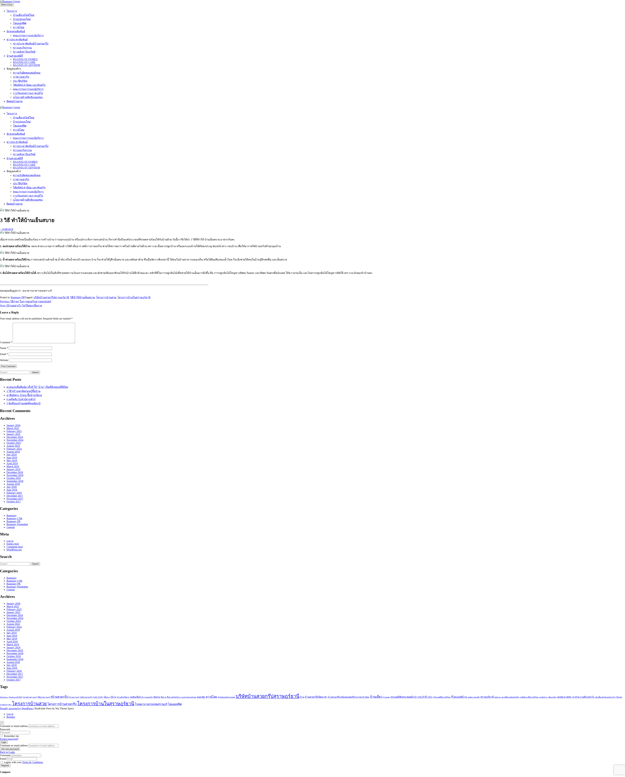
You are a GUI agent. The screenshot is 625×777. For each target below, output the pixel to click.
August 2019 (13, 451)
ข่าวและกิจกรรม (22, 47)
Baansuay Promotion (17, 524)
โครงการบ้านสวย (106, 297)
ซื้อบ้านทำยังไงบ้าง (174, 697)
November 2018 (15, 475)
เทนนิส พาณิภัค (564, 697)
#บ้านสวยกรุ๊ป (59, 696)
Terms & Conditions (32, 762)
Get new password (10, 749)
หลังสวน (497, 697)
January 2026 (13, 425)
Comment (6, 342)
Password (5, 729)
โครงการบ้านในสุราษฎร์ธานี (133, 297)
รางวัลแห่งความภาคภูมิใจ (28, 93)
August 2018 (13, 484)
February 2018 (14, 492)
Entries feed (13, 543)
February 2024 (14, 448)
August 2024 (13, 445)
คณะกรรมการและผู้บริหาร (28, 35)
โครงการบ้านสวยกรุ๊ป (61, 704)
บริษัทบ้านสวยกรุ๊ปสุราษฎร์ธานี (51, 297)
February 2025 (14, 431)
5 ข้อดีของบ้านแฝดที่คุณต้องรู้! (24, 403)
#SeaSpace (4, 697)
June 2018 (12, 489)
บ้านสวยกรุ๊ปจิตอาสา (316, 697)
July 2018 (12, 487)
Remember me (11, 736)
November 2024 (15, 440)
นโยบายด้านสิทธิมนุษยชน (28, 97)
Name (4, 348)
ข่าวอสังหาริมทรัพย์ (24, 51)
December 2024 (15, 437)
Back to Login (7, 752)
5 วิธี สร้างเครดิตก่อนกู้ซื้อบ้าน (23, 391)
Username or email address (14, 726)
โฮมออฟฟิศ (19, 23)
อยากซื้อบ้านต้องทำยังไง (510, 697)
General (11, 527)
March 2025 (13, 428)
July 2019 (12, 454)
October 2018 (14, 478)
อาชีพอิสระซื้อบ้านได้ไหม (529, 697)
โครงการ (12, 11)
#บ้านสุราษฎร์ (74, 697)
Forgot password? (9, 739)
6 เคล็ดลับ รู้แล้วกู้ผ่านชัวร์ (21, 399)
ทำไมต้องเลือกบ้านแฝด (226, 697)
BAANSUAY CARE (24, 62)
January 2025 (13, 434)
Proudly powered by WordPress (16, 708)
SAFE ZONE (98, 697)
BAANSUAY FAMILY (25, 59)
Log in (10, 541)
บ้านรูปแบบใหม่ (22, 19)
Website (4, 360)
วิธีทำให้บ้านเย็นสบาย (82, 297)
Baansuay (12, 515)
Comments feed (15, 546)
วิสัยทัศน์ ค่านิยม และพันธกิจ (29, 85)
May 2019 (12, 460)
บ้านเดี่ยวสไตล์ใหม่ (23, 15)
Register (11, 717)
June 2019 (12, 457)
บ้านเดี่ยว (376, 696)
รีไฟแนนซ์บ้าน (459, 697)
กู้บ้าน (113, 697)
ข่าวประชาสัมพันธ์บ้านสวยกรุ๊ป (30, 43)
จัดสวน (156, 697)
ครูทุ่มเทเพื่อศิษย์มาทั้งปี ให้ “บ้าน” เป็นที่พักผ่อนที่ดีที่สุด (37, 387)
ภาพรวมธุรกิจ (21, 76)
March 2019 (13, 466)
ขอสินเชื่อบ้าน (136, 697)
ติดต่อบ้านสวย (14, 101)
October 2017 (14, 501)
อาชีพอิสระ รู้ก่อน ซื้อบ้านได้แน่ (24, 395)
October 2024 (14, 443)
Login (3, 742)
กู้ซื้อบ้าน (107, 697)
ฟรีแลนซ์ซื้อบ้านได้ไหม (442, 697)
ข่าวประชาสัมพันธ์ (17, 39)
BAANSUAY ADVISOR (26, 65)
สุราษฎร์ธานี (487, 697)
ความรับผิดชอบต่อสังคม (27, 72)
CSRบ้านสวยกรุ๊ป (86, 697)
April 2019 (12, 463)
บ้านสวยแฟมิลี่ (15, 55)
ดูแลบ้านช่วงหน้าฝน (188, 697)
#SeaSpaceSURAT (15, 697)
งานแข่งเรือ (148, 697)
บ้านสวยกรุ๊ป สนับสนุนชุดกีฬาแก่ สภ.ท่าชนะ (348, 697)
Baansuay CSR (14, 518)
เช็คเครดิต (552, 697)
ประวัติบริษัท (20, 81)
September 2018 (15, 481)
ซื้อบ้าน (163, 697)
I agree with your (23, 762)
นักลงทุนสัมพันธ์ (16, 31)
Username (5, 755)
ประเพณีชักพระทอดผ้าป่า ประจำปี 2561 (411, 697)
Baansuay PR (18, 297)
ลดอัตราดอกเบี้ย (473, 697)
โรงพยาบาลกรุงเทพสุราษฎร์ (151, 704)
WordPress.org (14, 549)
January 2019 (13, 469)
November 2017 (15, 498)
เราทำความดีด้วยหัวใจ (583, 697)
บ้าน (302, 697)
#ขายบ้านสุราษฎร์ (30, 697)
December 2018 (15, 472)
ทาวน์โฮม (18, 27)
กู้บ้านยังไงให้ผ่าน (123, 697)
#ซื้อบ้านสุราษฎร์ (43, 697)
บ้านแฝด (386, 697)
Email (4, 354)
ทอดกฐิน (201, 697)
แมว (9, 704)
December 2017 (15, 495)
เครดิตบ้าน (543, 697)
